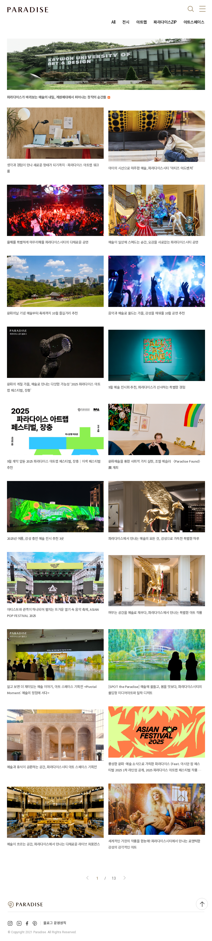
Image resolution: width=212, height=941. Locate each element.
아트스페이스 (194, 22)
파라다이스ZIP (165, 22)
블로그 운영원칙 (54, 922)
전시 (125, 22)
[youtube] (19, 923)
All (113, 22)
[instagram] (10, 923)
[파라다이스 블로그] (27, 10)
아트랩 (141, 22)
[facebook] (27, 923)
